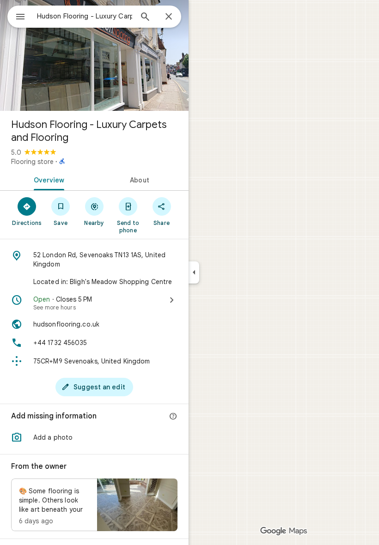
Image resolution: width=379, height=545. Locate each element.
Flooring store (32, 161)
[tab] (47, 179)
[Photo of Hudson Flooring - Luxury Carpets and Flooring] (94, 55)
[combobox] (84, 16)
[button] (94, 437)
